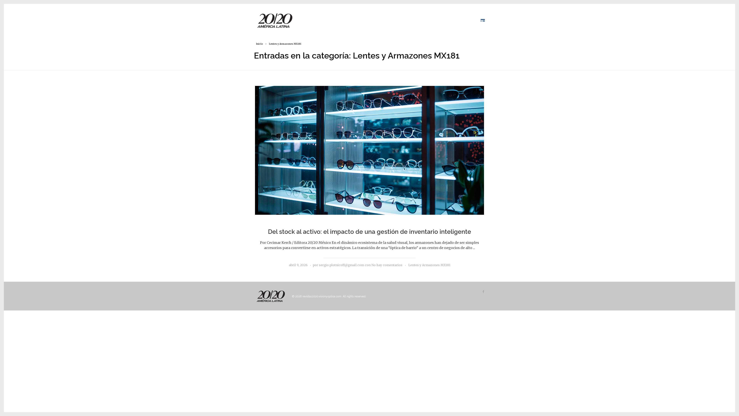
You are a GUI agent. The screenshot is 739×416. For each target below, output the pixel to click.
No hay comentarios (386, 265)
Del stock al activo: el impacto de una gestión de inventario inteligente (369, 231)
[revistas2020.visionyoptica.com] (275, 20)
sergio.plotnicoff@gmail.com (342, 265)
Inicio (259, 43)
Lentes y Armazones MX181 (429, 265)
